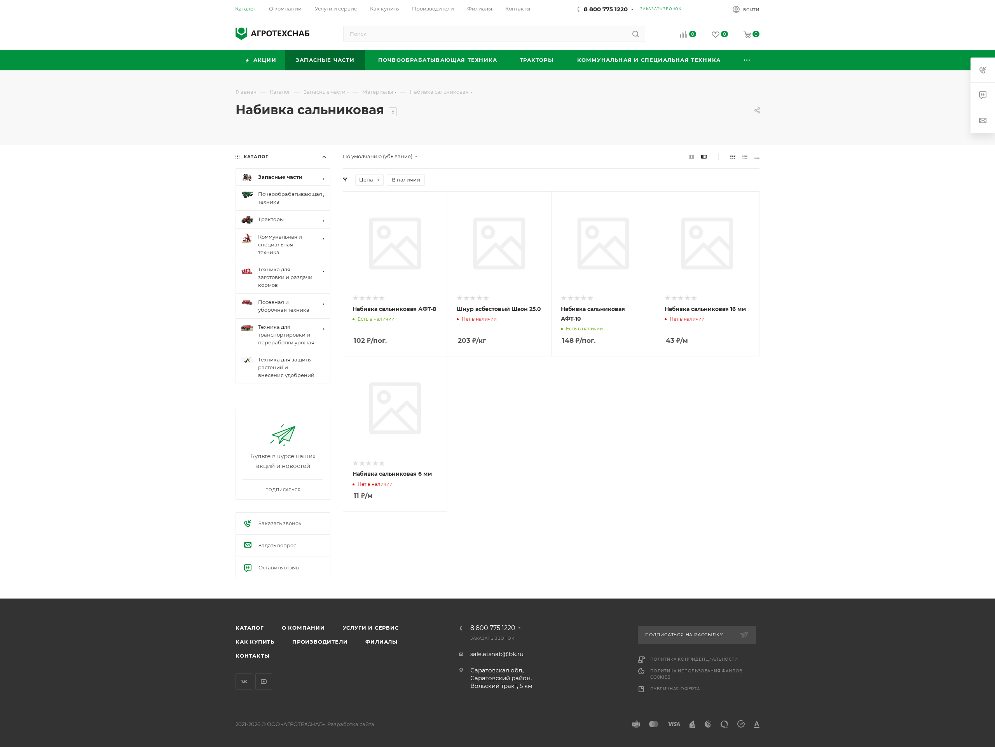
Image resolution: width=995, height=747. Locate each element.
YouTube (263, 681)
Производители (319, 642)
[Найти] (635, 34)
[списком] (745, 156)
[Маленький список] (691, 156)
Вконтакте (244, 681)
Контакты (252, 656)
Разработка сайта (350, 724)
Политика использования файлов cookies (696, 674)
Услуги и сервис (371, 628)
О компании (303, 628)
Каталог (250, 628)
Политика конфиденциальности (694, 659)
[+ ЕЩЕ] (747, 60)
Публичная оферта (675, 688)
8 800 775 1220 (606, 9)
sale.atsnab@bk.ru (497, 654)
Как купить (255, 642)
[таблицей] (757, 156)
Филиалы (381, 642)
